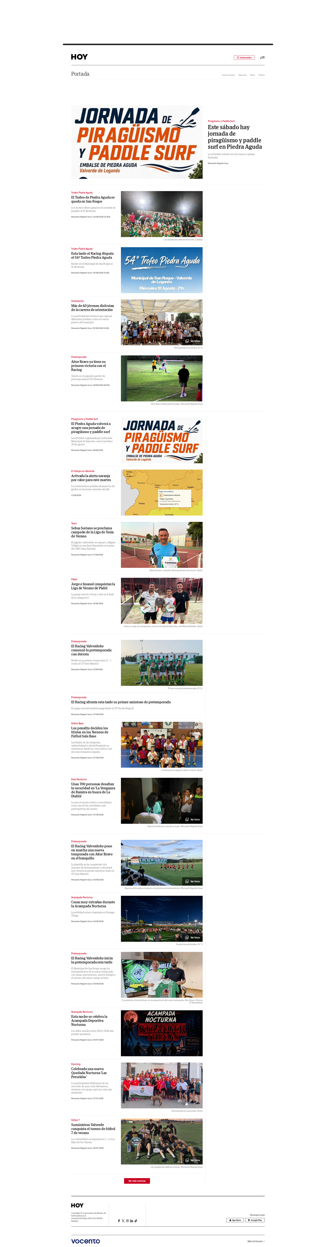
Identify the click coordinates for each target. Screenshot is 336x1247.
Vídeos (261, 75)
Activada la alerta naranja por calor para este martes (91, 478)
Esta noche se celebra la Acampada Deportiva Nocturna (89, 1020)
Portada (80, 73)
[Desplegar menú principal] (262, 57)
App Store (236, 1220)
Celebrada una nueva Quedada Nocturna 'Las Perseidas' (89, 1073)
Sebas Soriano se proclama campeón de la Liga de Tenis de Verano (92, 532)
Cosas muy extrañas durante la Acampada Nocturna (93, 904)
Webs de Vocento (255, 1241)
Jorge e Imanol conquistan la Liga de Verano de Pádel (93, 586)
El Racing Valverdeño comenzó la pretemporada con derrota (91, 650)
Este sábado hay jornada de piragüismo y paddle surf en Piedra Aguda (235, 136)
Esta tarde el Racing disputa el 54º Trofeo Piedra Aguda (92, 255)
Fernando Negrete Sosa (218, 163)
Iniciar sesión (246, 57)
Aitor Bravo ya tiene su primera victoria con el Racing (88, 365)
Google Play (256, 1220)
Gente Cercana (228, 75)
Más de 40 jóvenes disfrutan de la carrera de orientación (92, 307)
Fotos (252, 75)
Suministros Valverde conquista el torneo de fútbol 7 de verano (93, 1129)
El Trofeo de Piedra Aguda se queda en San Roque (93, 199)
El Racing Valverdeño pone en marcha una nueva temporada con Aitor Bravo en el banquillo (92, 852)
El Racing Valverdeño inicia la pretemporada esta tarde (92, 960)
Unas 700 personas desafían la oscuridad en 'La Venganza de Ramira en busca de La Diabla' (93, 790)
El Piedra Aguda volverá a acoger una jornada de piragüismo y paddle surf (91, 427)
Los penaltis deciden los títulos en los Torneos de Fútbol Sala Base (89, 732)
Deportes (242, 75)
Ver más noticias (137, 1180)
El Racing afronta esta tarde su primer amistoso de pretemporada (121, 702)
